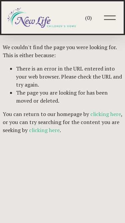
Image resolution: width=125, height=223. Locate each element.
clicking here (105, 114)
